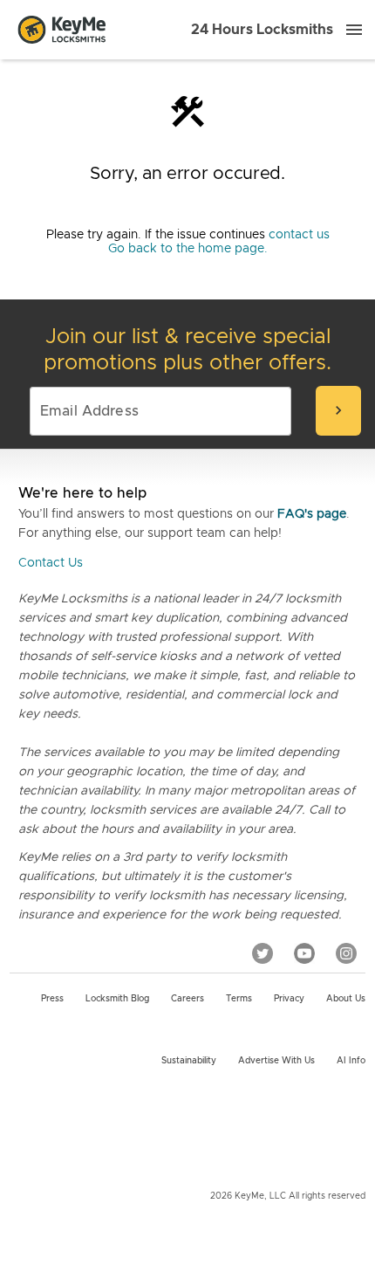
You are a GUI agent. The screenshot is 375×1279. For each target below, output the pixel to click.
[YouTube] (304, 953)
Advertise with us (276, 1060)
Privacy (289, 998)
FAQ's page (311, 514)
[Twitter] (262, 953)
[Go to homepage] (61, 29)
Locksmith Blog (117, 998)
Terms (239, 998)
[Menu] (354, 30)
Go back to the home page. (188, 249)
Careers (187, 998)
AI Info (351, 1060)
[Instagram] (346, 953)
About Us (345, 998)
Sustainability (188, 1060)
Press (52, 998)
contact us (299, 235)
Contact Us (50, 563)
